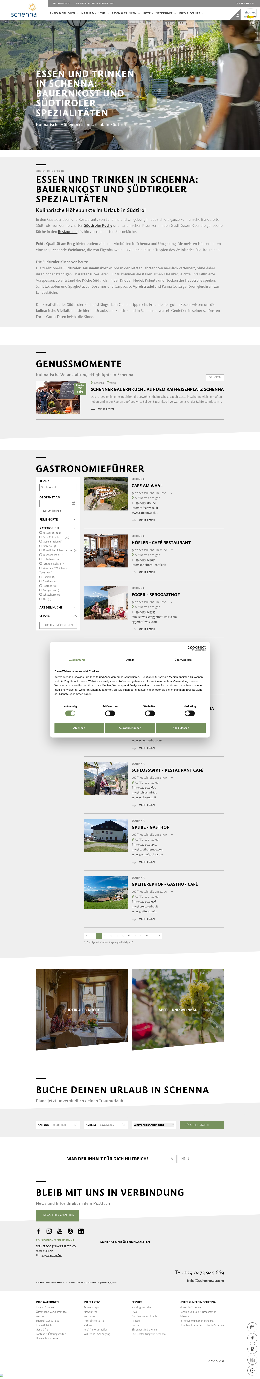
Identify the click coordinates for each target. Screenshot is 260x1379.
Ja (171, 1159)
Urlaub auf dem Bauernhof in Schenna (202, 1325)
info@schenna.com (205, 1280)
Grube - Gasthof (150, 827)
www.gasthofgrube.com (147, 854)
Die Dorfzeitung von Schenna (149, 1334)
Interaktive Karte (94, 1321)
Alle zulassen (181, 728)
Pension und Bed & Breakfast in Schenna (198, 1314)
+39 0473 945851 (144, 560)
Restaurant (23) (51, 533)
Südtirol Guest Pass (47, 1321)
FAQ (134, 1312)
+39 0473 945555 (144, 612)
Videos (88, 1325)
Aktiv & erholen (62, 13)
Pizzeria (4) (49, 546)
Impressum (93, 1283)
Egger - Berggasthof (156, 594)
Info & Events (189, 13)
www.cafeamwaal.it (145, 513)
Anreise (43, 1125)
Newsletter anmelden (58, 1215)
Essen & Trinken (124, 13)
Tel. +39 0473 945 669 (199, 1273)
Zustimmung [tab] (77, 659)
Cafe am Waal (147, 485)
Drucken (215, 377)
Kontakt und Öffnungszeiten (125, 1242)
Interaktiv (92, 1302)
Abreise (91, 1125)
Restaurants (67, 232)
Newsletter (90, 1312)
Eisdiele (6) (48, 577)
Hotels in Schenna (190, 1307)
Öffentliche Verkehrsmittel (51, 1312)
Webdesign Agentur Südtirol (40, 1361)
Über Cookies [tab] (183, 659)
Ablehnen (79, 728)
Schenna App (91, 1307)
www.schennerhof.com (147, 740)
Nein (185, 1159)
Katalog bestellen (142, 1307)
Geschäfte (42, 1329)
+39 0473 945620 (145, 787)
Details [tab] (130, 659)
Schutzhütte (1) (51, 594)
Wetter (40, 1316)
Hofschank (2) (50, 559)
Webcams (89, 1316)
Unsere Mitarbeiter (47, 1338)
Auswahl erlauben (130, 728)
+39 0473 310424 (145, 503)
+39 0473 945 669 (52, 1255)
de (237, 3)
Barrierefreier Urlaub (144, 1316)
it (242, 3)
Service (137, 1302)
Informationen (47, 1302)
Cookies (71, 1283)
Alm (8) (46, 599)
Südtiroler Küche (98, 226)
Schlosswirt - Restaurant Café (167, 770)
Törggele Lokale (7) (53, 564)
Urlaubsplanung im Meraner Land (95, 3)
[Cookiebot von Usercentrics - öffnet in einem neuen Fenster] (190, 648)
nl (253, 3)
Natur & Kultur (93, 13)
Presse (136, 1321)
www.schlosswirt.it (144, 797)
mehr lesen (106, 409)
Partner (136, 1325)
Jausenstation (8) (52, 541)
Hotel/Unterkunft (158, 13)
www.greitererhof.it (144, 911)
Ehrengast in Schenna (144, 1329)
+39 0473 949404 (145, 844)
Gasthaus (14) (50, 581)
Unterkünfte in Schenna (198, 1302)
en (247, 3)
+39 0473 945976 (145, 901)
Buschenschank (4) (53, 555)
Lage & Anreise (45, 1307)
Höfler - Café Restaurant (161, 542)
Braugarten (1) (50, 590)
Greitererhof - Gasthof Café (165, 884)
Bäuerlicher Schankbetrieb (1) (59, 550)
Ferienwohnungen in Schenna (197, 1321)
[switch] (110, 713)
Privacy (81, 1283)
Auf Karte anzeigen (147, 498)
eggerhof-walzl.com (145, 622)
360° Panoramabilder (96, 1329)
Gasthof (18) (49, 586)
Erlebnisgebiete (61, 3)
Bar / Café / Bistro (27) (55, 537)
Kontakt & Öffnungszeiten (51, 1334)
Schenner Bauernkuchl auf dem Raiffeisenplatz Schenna (157, 389)
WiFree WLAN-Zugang (97, 1334)
